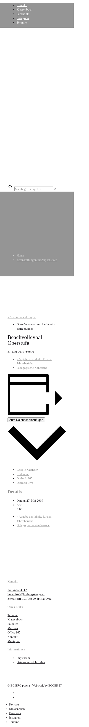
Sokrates (13, 623)
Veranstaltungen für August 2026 (37, 260)
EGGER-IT (55, 685)
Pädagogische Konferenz (33, 367)
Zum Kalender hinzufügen (26, 420)
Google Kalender (27, 469)
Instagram (23, 18)
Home (20, 255)
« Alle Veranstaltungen (22, 317)
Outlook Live (25, 482)
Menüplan (14, 641)
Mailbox (13, 628)
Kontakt (22, 5)
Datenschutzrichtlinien (31, 662)
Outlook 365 (24, 478)
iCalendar (23, 474)
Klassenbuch (24, 9)
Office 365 (14, 632)
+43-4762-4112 (17, 590)
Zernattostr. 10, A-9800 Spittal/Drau (30, 598)
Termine (22, 22)
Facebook (23, 14)
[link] (55, 189)
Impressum (23, 658)
